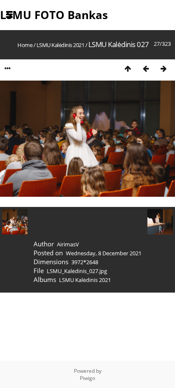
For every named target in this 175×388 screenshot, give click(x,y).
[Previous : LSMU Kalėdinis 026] (146, 68)
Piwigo (87, 378)
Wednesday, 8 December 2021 (103, 253)
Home (24, 45)
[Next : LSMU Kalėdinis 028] (163, 68)
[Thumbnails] (128, 68)
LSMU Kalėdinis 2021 (61, 45)
